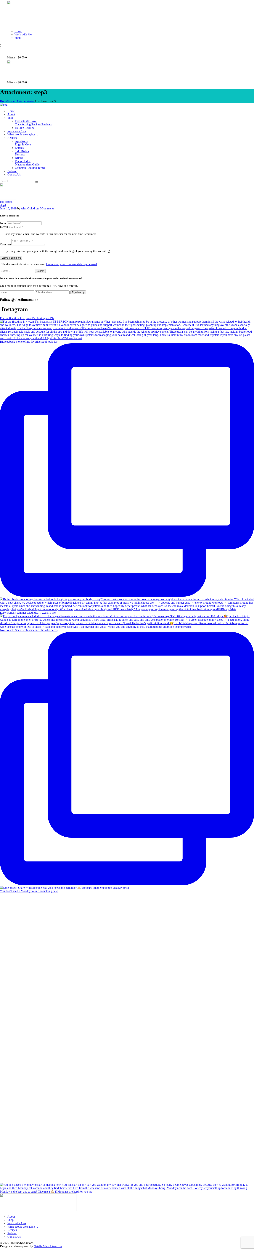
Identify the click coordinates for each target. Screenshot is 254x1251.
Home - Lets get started (21, 101)
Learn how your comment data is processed (71, 264)
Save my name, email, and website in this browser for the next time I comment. (50, 234)
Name (3, 223)
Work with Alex (16, 1223)
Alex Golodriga (30, 208)
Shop (10, 1220)
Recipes (12, 1230)
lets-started (6, 201)
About (11, 1216)
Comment (6, 244)
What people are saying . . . (23, 1226)
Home (3, 101)
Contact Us (14, 1236)
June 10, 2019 (8, 208)
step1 (3, 205)
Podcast (12, 1233)
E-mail (4, 227)
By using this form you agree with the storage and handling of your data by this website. (57, 251)
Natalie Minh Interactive (48, 1246)
